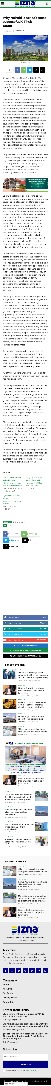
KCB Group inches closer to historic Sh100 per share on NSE (18, 841)
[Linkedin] (32, 970)
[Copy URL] (42, 70)
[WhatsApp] (23, 70)
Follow (43, 623)
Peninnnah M (22, 680)
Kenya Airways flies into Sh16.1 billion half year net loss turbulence (19, 812)
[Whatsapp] (45, 970)
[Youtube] (38, 970)
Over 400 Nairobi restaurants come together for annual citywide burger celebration (32, 704)
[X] (36, 70)
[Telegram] (30, 70)
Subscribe (41, 640)
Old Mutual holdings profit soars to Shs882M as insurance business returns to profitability (33, 675)
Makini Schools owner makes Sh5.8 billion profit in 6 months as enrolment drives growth (19, 797)
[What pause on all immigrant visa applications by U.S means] (9, 731)
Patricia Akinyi (23, 734)
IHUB (10, 525)
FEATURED (7, 25)
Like (44, 617)
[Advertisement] (25, 586)
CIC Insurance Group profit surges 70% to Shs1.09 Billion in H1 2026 (23, 1015)
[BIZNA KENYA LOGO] (25, 4)
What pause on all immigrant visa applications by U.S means (32, 730)
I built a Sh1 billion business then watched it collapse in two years (31, 690)
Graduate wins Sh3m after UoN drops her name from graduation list (19, 827)
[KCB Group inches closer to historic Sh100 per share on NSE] (41, 841)
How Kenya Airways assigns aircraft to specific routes (31, 717)
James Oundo (9, 817)
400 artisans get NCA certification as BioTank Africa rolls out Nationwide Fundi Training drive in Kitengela (25, 1036)
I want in (23, 1064)
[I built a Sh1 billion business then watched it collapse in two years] (9, 690)
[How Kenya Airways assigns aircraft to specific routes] (9, 718)
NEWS (5, 1020)
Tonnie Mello (22, 31)
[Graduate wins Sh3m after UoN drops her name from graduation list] (41, 826)
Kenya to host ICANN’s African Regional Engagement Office (35, 480)
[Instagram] (25, 970)
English (12, 1084)
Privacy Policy (31, 1071)
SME (4, 1042)
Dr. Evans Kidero (18, 522)
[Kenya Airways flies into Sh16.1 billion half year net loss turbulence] (41, 811)
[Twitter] (12, 970)
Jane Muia (21, 695)
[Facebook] (17, 70)
